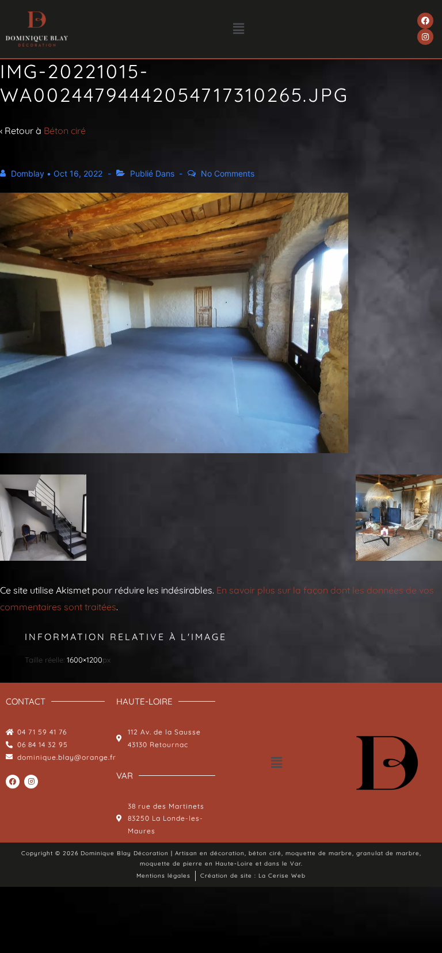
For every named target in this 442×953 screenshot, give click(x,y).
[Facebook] (425, 21)
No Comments (227, 173)
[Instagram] (425, 37)
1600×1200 (84, 659)
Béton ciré (65, 130)
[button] (239, 29)
